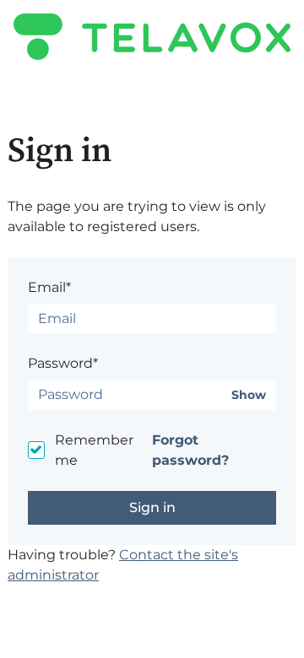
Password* (63, 363)
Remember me (94, 450)
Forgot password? (190, 450)
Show (248, 395)
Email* (49, 287)
